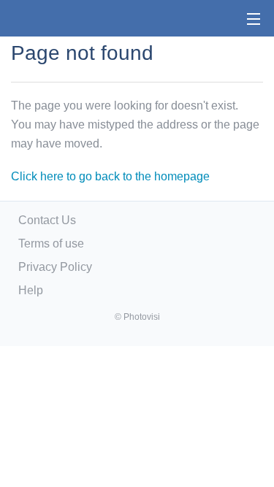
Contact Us (47, 220)
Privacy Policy (55, 267)
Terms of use (51, 243)
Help (30, 290)
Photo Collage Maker (58, 18)
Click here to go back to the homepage (110, 176)
